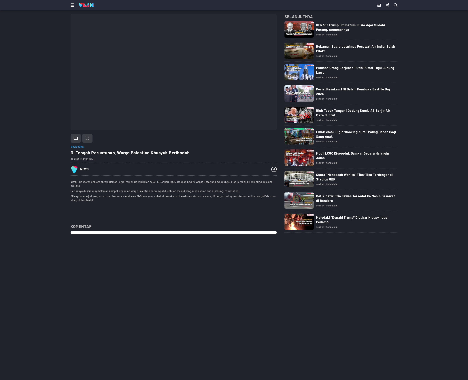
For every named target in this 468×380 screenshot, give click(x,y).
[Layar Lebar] (76, 138)
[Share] (388, 5)
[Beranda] (379, 5)
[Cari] (396, 5)
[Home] (86, 5)
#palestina (77, 146)
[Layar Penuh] (87, 138)
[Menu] (71, 5)
